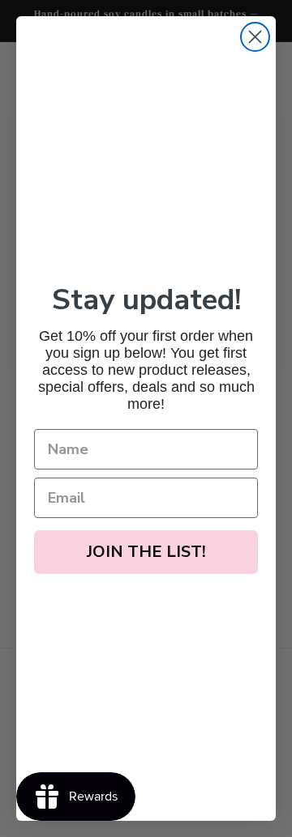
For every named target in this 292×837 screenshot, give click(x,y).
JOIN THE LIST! (146, 552)
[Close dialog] (255, 37)
